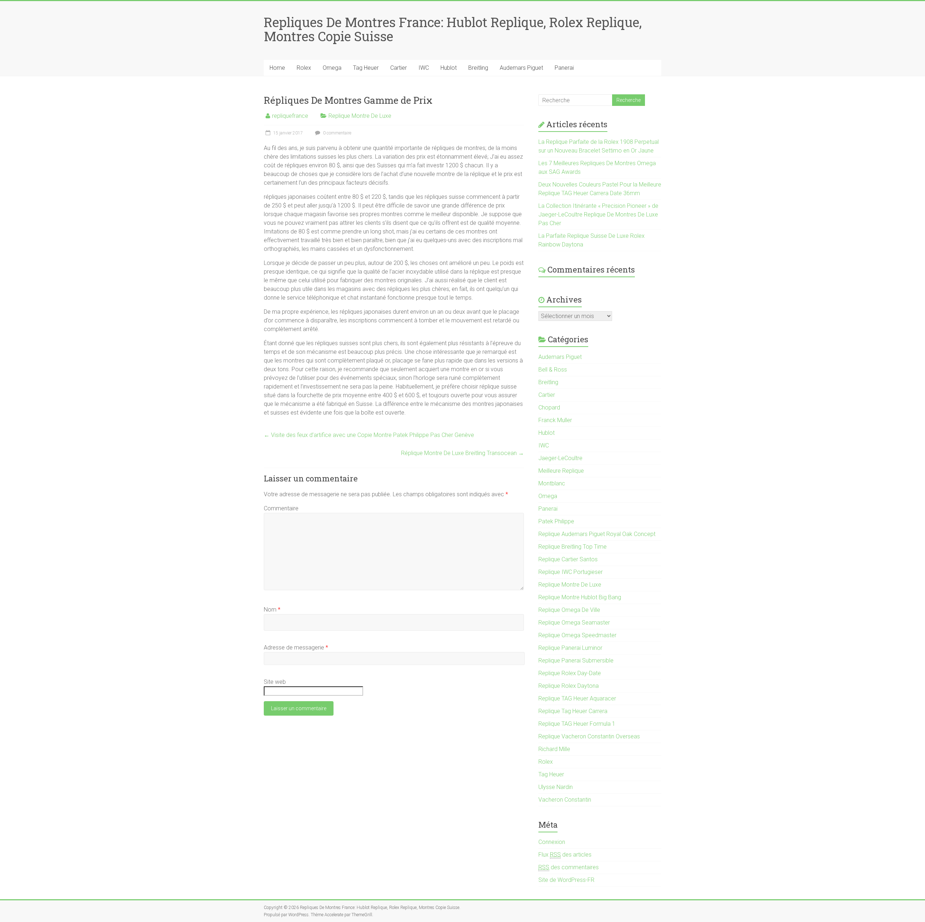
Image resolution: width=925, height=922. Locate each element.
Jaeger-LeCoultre (560, 458)
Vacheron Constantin (564, 799)
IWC (423, 67)
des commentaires (568, 867)
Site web (275, 681)
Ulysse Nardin (555, 787)
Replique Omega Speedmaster (577, 635)
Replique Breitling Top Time (572, 546)
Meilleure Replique (561, 470)
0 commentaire (336, 133)
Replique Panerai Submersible (576, 660)
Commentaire (281, 508)
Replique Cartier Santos (568, 559)
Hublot (448, 67)
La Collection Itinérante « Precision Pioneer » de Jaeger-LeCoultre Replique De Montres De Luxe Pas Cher (598, 214)
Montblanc (551, 483)
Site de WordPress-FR (566, 879)
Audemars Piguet (521, 67)
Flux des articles (564, 854)
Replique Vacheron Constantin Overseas (589, 736)
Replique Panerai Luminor (570, 647)
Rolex (304, 67)
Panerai (564, 67)
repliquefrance (290, 115)
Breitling (478, 67)
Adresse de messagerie (296, 647)
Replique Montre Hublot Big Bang (579, 597)
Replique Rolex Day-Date (569, 673)
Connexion (551, 842)
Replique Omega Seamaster (574, 622)
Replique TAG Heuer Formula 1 (576, 723)
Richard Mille (554, 749)
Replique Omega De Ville (569, 609)
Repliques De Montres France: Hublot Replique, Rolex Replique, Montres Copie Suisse (453, 29)
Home (277, 67)
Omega (332, 67)
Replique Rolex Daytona (568, 685)
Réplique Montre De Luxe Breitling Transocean (462, 453)
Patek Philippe (556, 521)
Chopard (549, 407)
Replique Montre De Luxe (359, 115)
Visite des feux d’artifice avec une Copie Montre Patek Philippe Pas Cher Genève (369, 435)
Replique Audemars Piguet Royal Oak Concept (596, 534)
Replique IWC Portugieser (570, 572)
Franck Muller (555, 420)
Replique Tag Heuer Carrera (572, 711)
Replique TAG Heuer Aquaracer (577, 698)
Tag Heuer (366, 67)
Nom (272, 609)
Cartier (398, 67)
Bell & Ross (552, 369)
